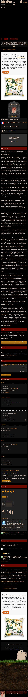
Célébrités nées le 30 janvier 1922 (10, 583)
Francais (6, 122)
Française (14, 388)
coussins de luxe (21, 67)
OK (14, 46)
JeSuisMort (7, 2)
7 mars (22, 122)
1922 (16, 122)
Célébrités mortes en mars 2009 (9, 588)
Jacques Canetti (10, 253)
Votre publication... (4, 561)
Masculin (7, 392)
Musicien (19, 402)
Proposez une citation (5, 356)
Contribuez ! (14, 141)
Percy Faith (3, 314)
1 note (8, 499)
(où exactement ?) (11, 130)
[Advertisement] (14, 23)
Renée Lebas (20, 289)
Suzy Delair (11, 292)
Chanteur (14, 402)
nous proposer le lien (13, 573)
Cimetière (6, 39)
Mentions (22, 647)
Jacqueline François (13, 39)
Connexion (25, 2)
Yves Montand (23, 297)
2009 (26, 122)
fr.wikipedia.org (7, 325)
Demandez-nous (6, 481)
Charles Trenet (14, 184)
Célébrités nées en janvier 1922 (9, 586)
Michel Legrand (10, 201)
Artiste (10, 402)
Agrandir (6, 72)
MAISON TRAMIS (20, 56)
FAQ (18, 647)
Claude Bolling (4, 201)
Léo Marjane (12, 163)
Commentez (5, 536)
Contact (16, 649)
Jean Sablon (19, 163)
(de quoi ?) (16, 126)
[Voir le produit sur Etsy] (14, 87)
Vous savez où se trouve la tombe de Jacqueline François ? (14, 342)
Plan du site (12, 649)
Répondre (5, 559)
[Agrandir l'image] (24, 77)
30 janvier (13, 122)
